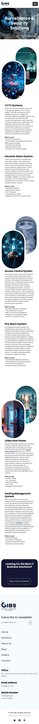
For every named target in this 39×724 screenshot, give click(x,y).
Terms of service (25, 716)
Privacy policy (13, 716)
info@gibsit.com (7, 686)
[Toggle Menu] (35, 4)
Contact (5, 660)
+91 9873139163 (7, 698)
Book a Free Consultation (19, 581)
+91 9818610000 (7, 696)
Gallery (5, 655)
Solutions (6, 637)
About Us (6, 643)
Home (4, 632)
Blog (3, 649)
